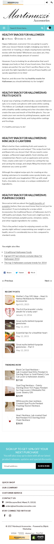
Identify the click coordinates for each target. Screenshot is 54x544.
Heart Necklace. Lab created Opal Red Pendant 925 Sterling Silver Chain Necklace (31, 417)
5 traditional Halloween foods (18, 252)
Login (46, 2)
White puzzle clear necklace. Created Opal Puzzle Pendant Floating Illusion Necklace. (29, 403)
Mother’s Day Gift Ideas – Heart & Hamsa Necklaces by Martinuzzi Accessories (31, 298)
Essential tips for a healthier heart (31, 333)
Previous (9, 280)
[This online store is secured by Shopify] (37, 537)
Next (47, 280)
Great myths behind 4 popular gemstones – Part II (29, 345)
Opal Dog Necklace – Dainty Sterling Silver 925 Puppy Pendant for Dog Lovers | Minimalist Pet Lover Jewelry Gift (32, 389)
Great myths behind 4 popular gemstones (29, 322)
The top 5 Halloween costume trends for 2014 (25, 262)
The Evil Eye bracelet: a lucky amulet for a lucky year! (29, 310)
